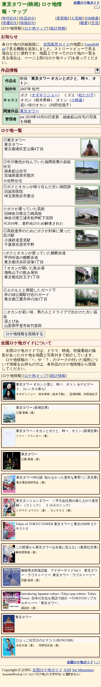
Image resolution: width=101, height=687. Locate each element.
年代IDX (9, 18)
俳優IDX (9, 23)
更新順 (62, 18)
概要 (84, 23)
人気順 (76, 18)
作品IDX (27, 18)
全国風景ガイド (56, 44)
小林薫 (76, 100)
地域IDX (27, 23)
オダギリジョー (45, 95)
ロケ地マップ (35, 28)
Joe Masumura (83, 670)
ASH (67, 670)
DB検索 (92, 18)
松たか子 (86, 95)
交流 (95, 23)
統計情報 (57, 28)
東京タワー (29, 111)
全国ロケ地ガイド (47, 670)
